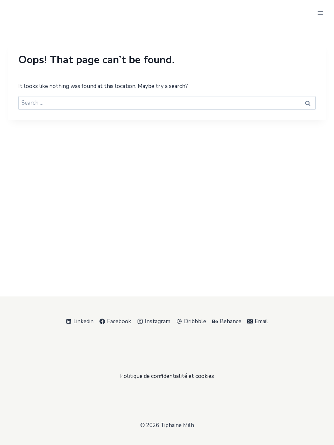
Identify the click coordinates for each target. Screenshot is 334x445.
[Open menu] (320, 13)
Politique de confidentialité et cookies (167, 376)
